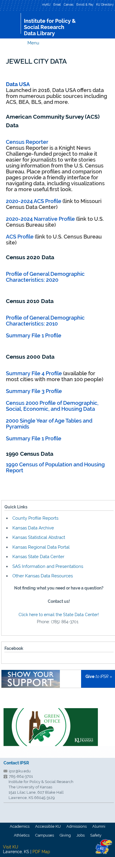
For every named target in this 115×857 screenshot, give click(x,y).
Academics (19, 826)
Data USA (18, 84)
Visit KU (10, 847)
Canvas (68, 4)
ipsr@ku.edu (20, 771)
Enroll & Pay (84, 4)
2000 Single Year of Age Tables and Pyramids (49, 424)
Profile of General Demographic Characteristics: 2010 (45, 321)
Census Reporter (27, 142)
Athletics (21, 835)
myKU (46, 4)
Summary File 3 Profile (34, 391)
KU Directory (105, 4)
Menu (33, 43)
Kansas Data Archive (33, 528)
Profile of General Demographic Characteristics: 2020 (45, 277)
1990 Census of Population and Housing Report (55, 467)
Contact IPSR (16, 763)
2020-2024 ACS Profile (33, 201)
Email (57, 4)
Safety (95, 835)
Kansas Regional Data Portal (41, 547)
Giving (65, 835)
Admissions (76, 826)
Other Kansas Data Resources (42, 576)
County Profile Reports (35, 518)
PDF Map (41, 851)
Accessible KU (48, 826)
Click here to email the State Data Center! (59, 614)
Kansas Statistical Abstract (38, 537)
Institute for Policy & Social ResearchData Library (50, 27)
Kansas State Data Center (38, 556)
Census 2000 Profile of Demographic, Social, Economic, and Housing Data (52, 406)
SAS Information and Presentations (47, 566)
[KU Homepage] (10, 23)
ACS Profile (20, 236)
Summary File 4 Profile (34, 373)
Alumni (98, 826)
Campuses (44, 835)
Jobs (80, 835)
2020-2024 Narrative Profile (40, 219)
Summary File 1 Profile (33, 335)
